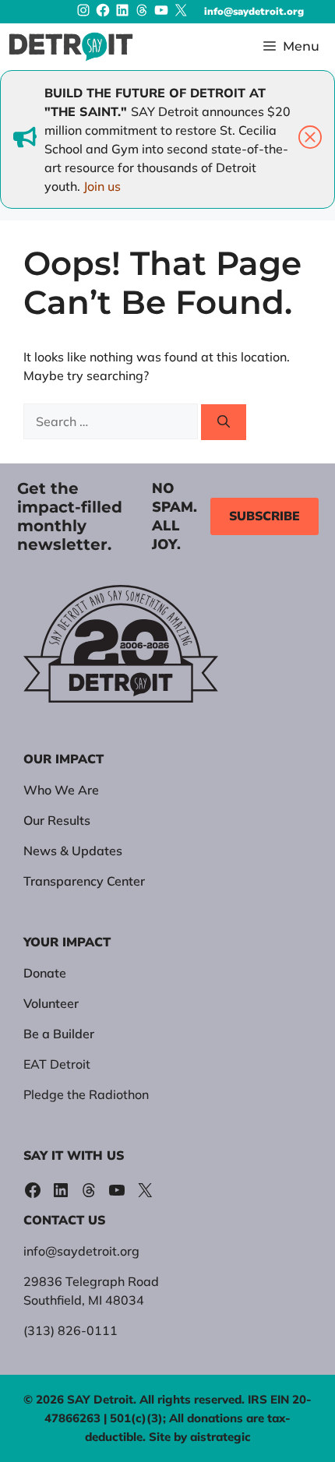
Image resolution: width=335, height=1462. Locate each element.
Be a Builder (58, 1033)
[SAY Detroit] (71, 46)
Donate (44, 973)
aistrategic (220, 1436)
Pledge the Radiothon (86, 1094)
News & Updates (72, 850)
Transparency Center (84, 881)
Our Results (56, 820)
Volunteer (51, 1003)
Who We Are (61, 790)
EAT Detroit (56, 1064)
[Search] (223, 422)
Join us (102, 186)
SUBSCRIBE (264, 516)
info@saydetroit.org (254, 12)
